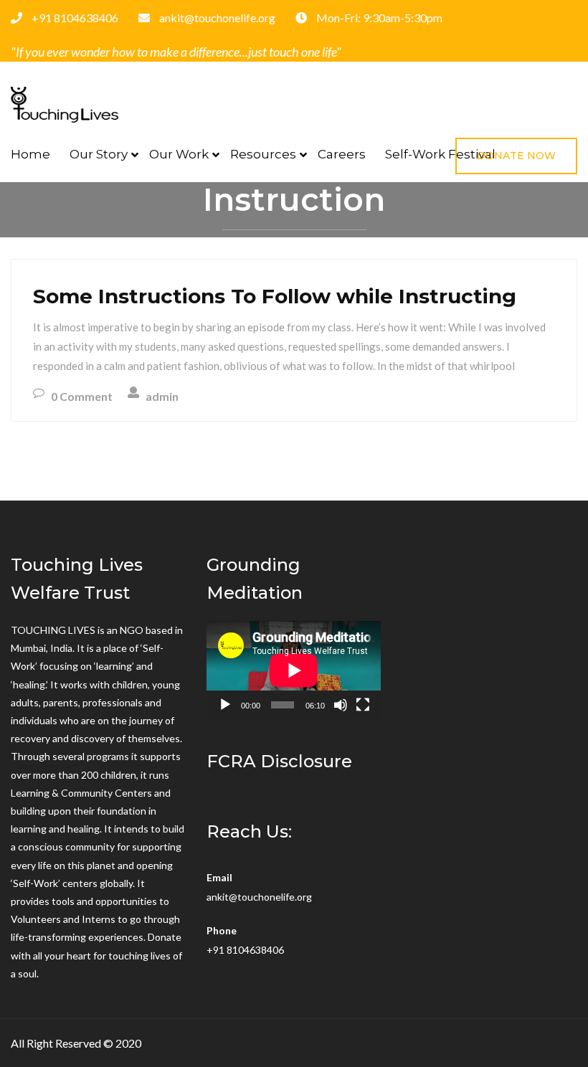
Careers (342, 154)
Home (30, 154)
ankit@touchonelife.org (259, 897)
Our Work (179, 154)
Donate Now (516, 155)
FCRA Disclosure (279, 761)
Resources (263, 154)
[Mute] (340, 705)
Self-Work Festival (440, 154)
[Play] (225, 705)
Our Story (99, 154)
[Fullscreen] (363, 705)
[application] (294, 670)
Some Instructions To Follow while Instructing (274, 296)
